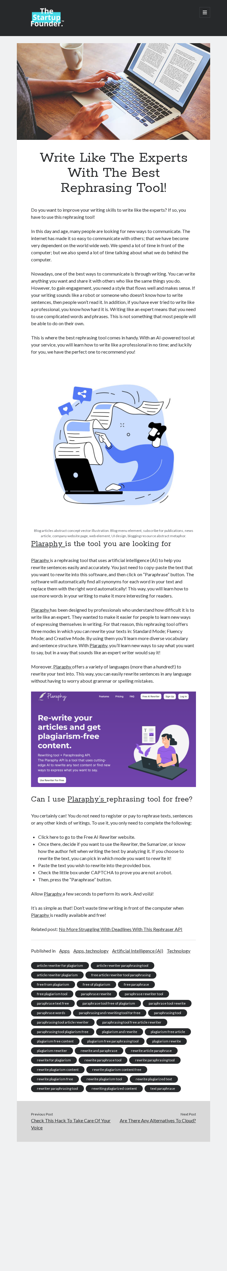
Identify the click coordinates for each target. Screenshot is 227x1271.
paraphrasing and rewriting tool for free (109, 1013)
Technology (178, 950)
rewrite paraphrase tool (103, 1060)
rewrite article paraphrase (151, 1050)
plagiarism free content (55, 1041)
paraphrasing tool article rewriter (63, 1022)
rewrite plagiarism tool (104, 1079)
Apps (64, 950)
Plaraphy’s (86, 799)
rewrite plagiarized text (154, 1079)
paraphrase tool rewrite (167, 1003)
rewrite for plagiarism (54, 1060)
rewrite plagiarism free (55, 1079)
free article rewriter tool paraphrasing (120, 975)
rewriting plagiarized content (114, 1088)
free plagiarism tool (52, 994)
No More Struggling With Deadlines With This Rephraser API (120, 929)
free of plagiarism (96, 984)
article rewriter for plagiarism (60, 965)
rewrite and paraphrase (99, 1050)
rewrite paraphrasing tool (155, 1060)
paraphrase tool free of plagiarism (108, 1003)
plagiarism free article (168, 1031)
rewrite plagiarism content (58, 1069)
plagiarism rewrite (166, 1041)
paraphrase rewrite (96, 994)
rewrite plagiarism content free (116, 1069)
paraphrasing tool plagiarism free (62, 1031)
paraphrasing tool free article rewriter (131, 1022)
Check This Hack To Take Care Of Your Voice (71, 1124)
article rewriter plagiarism (57, 975)
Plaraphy (48, 544)
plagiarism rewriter (52, 1050)
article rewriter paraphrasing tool (122, 965)
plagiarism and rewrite (119, 1031)
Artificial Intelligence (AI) (137, 950)
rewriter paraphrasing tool (57, 1088)
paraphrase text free (53, 1003)
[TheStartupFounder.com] (46, 25)
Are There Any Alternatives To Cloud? (158, 1120)
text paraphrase (162, 1088)
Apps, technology (90, 950)
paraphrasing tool (167, 1013)
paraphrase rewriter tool (144, 994)
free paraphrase (136, 984)
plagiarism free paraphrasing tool (113, 1041)
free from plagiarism (53, 984)
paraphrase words (51, 1013)
